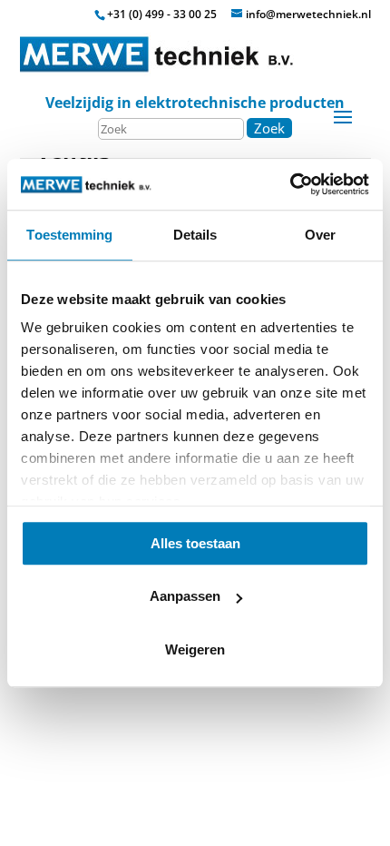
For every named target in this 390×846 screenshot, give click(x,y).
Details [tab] (195, 234)
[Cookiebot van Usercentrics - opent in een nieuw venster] (289, 184)
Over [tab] (320, 234)
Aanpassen (185, 596)
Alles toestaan (195, 543)
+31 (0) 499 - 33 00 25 (162, 14)
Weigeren (195, 649)
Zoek (269, 128)
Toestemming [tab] (69, 234)
